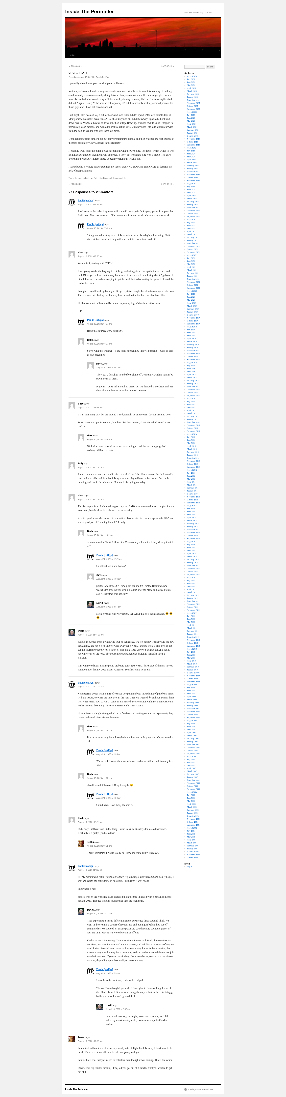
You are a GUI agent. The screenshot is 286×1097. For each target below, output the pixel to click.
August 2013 (192, 541)
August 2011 (192, 613)
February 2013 (193, 559)
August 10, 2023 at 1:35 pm (108, 754)
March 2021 (192, 270)
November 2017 (193, 389)
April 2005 (191, 839)
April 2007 (191, 768)
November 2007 (193, 747)
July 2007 (191, 759)
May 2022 (191, 228)
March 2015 (192, 484)
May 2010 (191, 657)
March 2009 (192, 699)
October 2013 (192, 535)
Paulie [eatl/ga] (102, 77)
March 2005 (192, 842)
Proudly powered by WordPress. (200, 1089)
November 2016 (193, 425)
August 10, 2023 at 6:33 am (90, 204)
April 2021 (191, 267)
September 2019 (193, 323)
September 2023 (193, 180)
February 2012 (193, 595)
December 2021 (193, 243)
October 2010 (192, 642)
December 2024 (193, 135)
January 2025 (192, 132)
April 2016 (191, 446)
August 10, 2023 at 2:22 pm (99, 913)
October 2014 (192, 499)
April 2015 (191, 481)
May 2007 (191, 765)
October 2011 (192, 607)
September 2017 (193, 395)
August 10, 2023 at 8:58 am (90, 407)
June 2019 (191, 332)
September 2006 (193, 789)
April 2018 (191, 374)
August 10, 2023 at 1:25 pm (90, 821)
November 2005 (193, 818)
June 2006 (191, 798)
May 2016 (191, 443)
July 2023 (191, 186)
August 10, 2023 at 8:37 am (99, 343)
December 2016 (193, 422)
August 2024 (192, 147)
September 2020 (193, 288)
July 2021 (191, 258)
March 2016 (192, 449)
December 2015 (193, 458)
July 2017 (191, 401)
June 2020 (191, 296)
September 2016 (193, 431)
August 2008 (192, 720)
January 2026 (192, 97)
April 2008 (191, 732)
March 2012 (192, 592)
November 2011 (193, 604)
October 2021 (192, 249)
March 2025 (192, 126)
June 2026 (191, 82)
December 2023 (193, 171)
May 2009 (191, 693)
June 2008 (191, 726)
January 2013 (192, 562)
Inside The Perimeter (89, 11)
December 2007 (193, 744)
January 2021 (192, 276)
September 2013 (193, 538)
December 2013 (193, 529)
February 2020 (193, 308)
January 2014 (192, 526)
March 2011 (192, 628)
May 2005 (191, 836)
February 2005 (193, 845)
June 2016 (191, 440)
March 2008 (192, 735)
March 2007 (192, 771)
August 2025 (192, 112)
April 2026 (191, 88)
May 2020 (191, 299)
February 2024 (193, 165)
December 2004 (193, 851)
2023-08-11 (167, 66)
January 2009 (192, 705)
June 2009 (191, 690)
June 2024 (191, 153)
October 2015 (192, 463)
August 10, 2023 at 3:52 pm (99, 845)
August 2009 (192, 684)
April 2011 (191, 625)
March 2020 (192, 305)
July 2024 (191, 150)
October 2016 (192, 428)
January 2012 (192, 598)
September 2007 (193, 753)
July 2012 (191, 580)
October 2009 (192, 678)
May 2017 (191, 407)
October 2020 (192, 285)
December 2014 (193, 493)
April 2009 (191, 696)
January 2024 (192, 168)
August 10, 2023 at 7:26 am (90, 256)
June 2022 (191, 225)
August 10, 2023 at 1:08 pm (99, 730)
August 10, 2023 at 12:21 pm (109, 558)
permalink (120, 177)
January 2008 (192, 741)
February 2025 (193, 129)
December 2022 (193, 207)
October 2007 (192, 750)
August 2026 (192, 76)
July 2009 (191, 687)
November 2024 (193, 138)
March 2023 (192, 198)
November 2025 (193, 103)
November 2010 (193, 639)
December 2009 (193, 672)
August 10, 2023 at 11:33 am (91, 634)
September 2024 (193, 144)
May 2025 (191, 120)
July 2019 (191, 329)
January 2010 (192, 669)
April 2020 (191, 302)
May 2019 (191, 335)
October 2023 (192, 177)
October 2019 (192, 320)
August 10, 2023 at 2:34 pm (108, 973)
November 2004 (193, 854)
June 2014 (191, 511)
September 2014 (193, 502)
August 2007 (192, 756)
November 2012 (193, 568)
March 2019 (192, 341)
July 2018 (191, 365)
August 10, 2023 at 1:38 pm (90, 869)
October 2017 (192, 392)
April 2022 (191, 231)
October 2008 (192, 714)
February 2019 (193, 344)
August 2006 (192, 792)
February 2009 (193, 702)
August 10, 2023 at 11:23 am (91, 499)
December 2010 (193, 636)
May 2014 (191, 514)
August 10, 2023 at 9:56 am (99, 439)
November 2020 (193, 282)
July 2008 (191, 723)
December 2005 (193, 815)
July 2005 (191, 830)
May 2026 (191, 85)
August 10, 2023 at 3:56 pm (90, 1040)
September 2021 (193, 252)
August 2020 (192, 290)
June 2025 (191, 117)
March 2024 (192, 162)
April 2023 (191, 195)
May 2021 (191, 264)
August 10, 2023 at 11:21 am (91, 467)
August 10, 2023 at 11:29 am (100, 535)
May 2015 (191, 478)
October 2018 (192, 356)
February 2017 (193, 416)
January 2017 (192, 419)
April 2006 (191, 804)
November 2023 (193, 174)
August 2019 (192, 326)
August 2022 (192, 219)
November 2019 (193, 317)
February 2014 (193, 523)
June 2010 (191, 654)
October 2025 (192, 106)
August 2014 (192, 505)
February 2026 (193, 94)
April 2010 (191, 660)
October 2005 (192, 821)
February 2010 (193, 666)
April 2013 (191, 553)
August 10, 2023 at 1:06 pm (108, 578)
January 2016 (192, 455)
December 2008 (193, 708)
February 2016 (193, 452)
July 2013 (191, 544)
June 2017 (191, 404)
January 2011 (192, 634)
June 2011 (191, 619)
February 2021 (193, 273)
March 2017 (192, 413)
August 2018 (192, 362)
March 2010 (192, 663)
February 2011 (193, 631)
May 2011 (191, 622)
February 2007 (193, 774)
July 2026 (191, 79)
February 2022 (193, 237)
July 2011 (191, 616)
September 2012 (193, 574)
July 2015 (191, 472)
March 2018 (192, 377)
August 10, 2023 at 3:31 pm (108, 606)
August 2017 (192, 398)
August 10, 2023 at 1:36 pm (108, 797)
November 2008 (193, 711)
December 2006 (193, 780)
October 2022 (192, 213)
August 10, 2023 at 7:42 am (99, 228)
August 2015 (192, 469)
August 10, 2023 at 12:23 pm (91, 686)
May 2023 (191, 192)
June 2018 (191, 368)
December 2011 (193, 601)
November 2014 (193, 496)
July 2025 (191, 115)
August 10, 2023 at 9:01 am (108, 367)
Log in (189, 866)
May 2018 (191, 371)
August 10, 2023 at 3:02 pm (118, 1009)
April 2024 (191, 159)
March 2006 (192, 807)
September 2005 (193, 824)
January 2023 (192, 204)
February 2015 (193, 487)
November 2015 (193, 461)
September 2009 (193, 681)
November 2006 (193, 783)
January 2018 (192, 383)
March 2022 (192, 234)
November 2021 (193, 246)
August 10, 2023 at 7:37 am (99, 323)
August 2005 (192, 827)
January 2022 (192, 240)
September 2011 (193, 610)
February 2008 (193, 738)
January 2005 (192, 848)
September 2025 (193, 109)
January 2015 (192, 490)
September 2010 (193, 645)
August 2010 (192, 648)
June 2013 (191, 547)
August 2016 (192, 434)
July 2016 (191, 437)
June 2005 (191, 833)
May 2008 (191, 729)
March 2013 (192, 556)
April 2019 (191, 338)
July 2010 (191, 651)
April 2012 (191, 589)
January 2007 (192, 777)
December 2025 (193, 100)
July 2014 (191, 508)
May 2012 (191, 586)
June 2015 (191, 475)
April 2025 (191, 123)
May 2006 (191, 801)
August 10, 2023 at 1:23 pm (99, 778)
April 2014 (191, 517)
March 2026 (192, 91)
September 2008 (193, 717)
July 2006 (191, 795)
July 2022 (191, 222)
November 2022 (193, 210)
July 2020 (191, 293)
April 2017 (191, 410)
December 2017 (193, 386)
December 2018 (193, 350)
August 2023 (192, 183)
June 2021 (191, 261)
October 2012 (192, 571)
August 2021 (192, 255)
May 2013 (191, 550)
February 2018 (193, 380)
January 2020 (192, 311)
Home (71, 54)
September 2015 (193, 466)
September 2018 (193, 359)
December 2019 (193, 314)
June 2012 (191, 583)
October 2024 (192, 141)
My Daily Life (96, 177)
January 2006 (192, 812)
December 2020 (193, 279)
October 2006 (192, 786)
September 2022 (193, 216)
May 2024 (191, 156)
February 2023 (193, 201)
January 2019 (192, 347)
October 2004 (192, 857)
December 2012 (193, 565)
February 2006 (193, 809)
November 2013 (193, 532)
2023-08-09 (75, 66)
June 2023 (191, 189)
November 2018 (193, 353)
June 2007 (191, 762)
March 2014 (192, 520)
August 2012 (192, 577)
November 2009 (193, 675)
